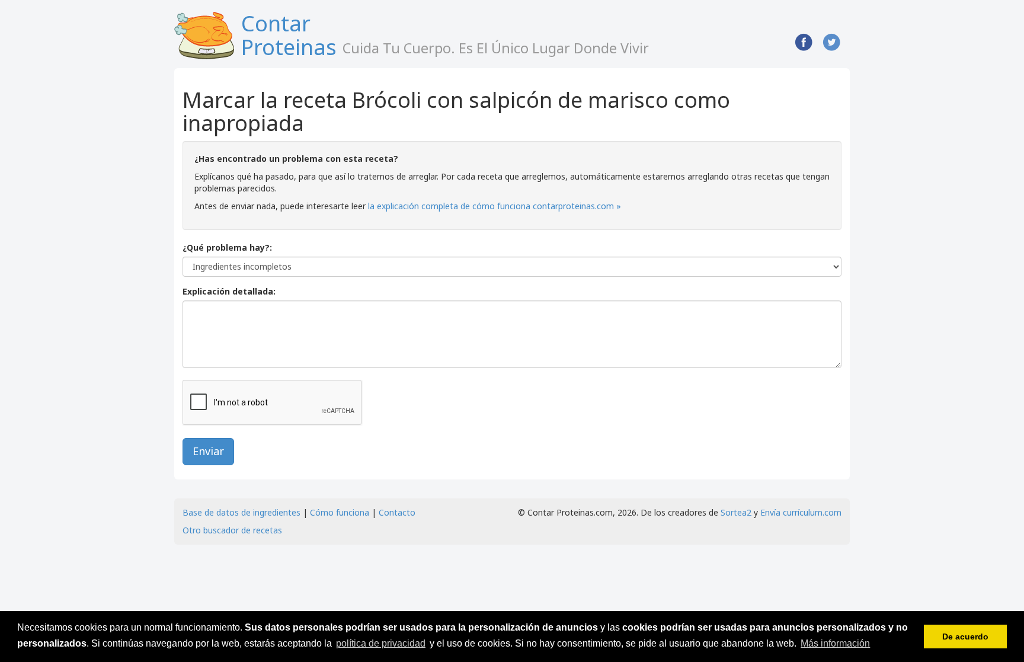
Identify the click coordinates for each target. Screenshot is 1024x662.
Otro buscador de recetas (232, 530)
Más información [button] (835, 643)
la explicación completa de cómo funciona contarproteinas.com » (494, 206)
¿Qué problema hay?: (227, 247)
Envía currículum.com (800, 512)
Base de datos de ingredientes (241, 512)
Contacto (397, 512)
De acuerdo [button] (965, 636)
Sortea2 (736, 512)
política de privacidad (380, 643)
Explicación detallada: (229, 291)
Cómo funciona (339, 512)
